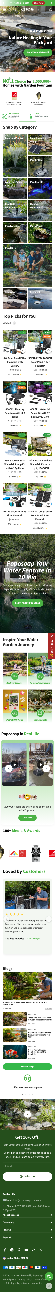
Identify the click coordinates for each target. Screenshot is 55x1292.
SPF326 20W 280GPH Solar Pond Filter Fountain (40, 362)
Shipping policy (13, 1283)
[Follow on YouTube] (26, 1250)
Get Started (12, 52)
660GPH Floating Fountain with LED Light (15, 413)
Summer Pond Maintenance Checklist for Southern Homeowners (25, 1003)
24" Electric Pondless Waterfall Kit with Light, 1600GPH (40, 464)
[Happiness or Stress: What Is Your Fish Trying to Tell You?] (15, 1035)
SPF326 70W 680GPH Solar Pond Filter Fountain (40, 515)
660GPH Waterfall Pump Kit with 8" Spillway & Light (40, 413)
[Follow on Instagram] (12, 1250)
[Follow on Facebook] (5, 1250)
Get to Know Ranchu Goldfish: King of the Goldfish (37, 1052)
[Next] (51, 3)
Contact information (32, 1283)
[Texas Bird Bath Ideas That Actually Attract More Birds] (15, 1019)
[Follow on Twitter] (41, 1250)
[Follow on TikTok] (33, 1250)
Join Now (27, 817)
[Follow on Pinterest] (19, 1250)
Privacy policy (25, 1279)
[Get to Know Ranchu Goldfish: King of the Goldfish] (15, 1052)
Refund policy (9, 1279)
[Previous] (3, 3)
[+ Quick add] (23, 350)
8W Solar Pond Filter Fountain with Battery (15, 362)
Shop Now (39, 3)
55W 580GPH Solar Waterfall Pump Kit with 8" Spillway (14, 464)
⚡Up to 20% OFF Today (20, 2)
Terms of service (42, 1279)
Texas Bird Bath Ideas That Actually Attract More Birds (40, 1019)
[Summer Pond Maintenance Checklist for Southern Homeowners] (27, 986)
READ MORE (48, 1008)
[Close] (52, 636)
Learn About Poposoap (27, 603)
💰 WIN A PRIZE (51, 648)
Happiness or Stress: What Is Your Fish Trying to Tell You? (39, 1035)
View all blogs (27, 1066)
